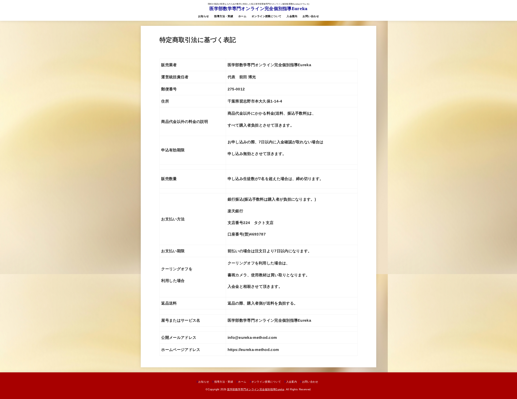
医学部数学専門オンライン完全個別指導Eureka (258, 8)
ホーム (242, 16)
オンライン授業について (267, 16)
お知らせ (203, 16)
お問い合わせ (311, 16)
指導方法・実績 (223, 16)
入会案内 (292, 16)
